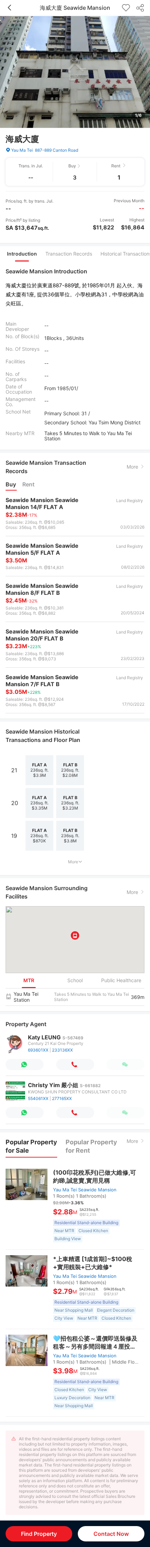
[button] (75, 935)
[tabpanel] (75, 355)
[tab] (22, 253)
